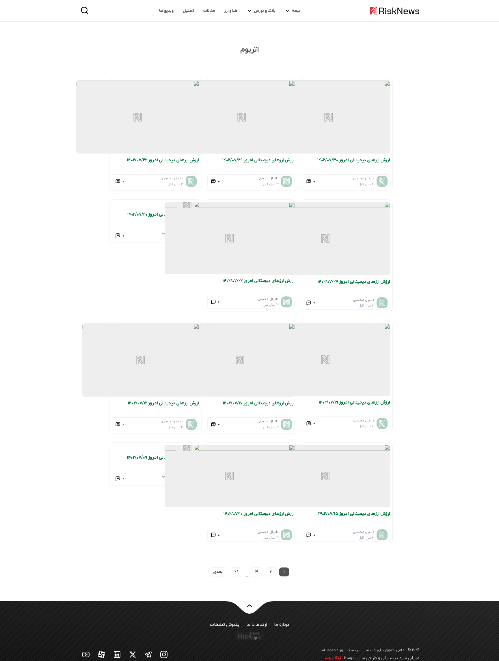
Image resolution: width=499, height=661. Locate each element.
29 (236, 572)
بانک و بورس (264, 11)
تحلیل (188, 11)
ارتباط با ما (256, 625)
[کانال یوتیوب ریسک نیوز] (86, 654)
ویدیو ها (166, 11)
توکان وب (333, 658)
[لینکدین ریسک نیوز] (117, 654)
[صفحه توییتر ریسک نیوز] (132, 654)
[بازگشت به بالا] (249, 609)
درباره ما (281, 625)
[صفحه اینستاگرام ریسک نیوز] (164, 654)
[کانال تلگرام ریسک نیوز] (148, 654)
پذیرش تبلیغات (224, 625)
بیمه (296, 11)
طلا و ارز (230, 11)
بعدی (218, 572)
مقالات (209, 11)
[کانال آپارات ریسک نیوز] (101, 654)
